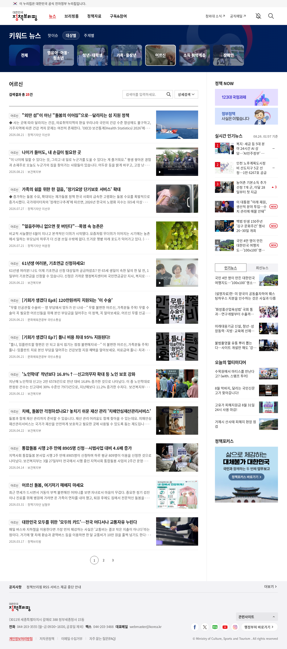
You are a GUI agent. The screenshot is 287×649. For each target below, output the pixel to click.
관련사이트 (246, 616)
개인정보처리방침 (21, 638)
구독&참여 (118, 16)
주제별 (89, 35)
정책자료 (94, 16)
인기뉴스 (230, 267)
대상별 (71, 35)
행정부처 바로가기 (257, 626)
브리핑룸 (72, 16)
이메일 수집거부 (71, 638)
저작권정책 (46, 638)
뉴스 (52, 16)
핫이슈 (53, 35)
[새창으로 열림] (246, 97)
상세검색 (184, 94)
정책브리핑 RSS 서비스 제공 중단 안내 (53, 587)
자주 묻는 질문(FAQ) (102, 638)
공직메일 (236, 16)
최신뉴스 (262, 267)
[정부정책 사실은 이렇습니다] (246, 116)
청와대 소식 (213, 16)
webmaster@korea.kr (146, 626)
